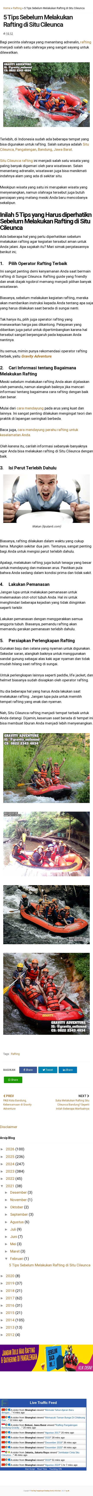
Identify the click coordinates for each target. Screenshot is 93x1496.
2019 (10, 1283)
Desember (19, 1192)
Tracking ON (55, 1469)
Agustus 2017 (52, 1432)
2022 (10, 1178)
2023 (10, 1171)
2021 (10, 1186)
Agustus (17, 1222)
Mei (13, 1244)
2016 (10, 1305)
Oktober (17, 1207)
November (19, 1200)
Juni (14, 1236)
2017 (10, 1298)
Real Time (42, 1469)
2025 (10, 1156)
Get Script (30, 1469)
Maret (15, 1251)
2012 (10, 1335)
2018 (10, 1291)
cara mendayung (30, 408)
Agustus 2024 (52, 1465)
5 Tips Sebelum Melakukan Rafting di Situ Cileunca (49, 1265)
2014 (10, 1320)
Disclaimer (8, 1127)
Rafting (17, 8)
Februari (17, 1258)
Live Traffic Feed (43, 1403)
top (66, 1491)
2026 (10, 1149)
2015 (10, 1313)
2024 (10, 1164)
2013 (10, 1327)
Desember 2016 (53, 1442)
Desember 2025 (53, 1447)
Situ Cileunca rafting (16, 160)
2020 (10, 1276)
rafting (85, 42)
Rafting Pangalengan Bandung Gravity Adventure (46, 1491)
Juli (13, 1229)
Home (6, 8)
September (19, 1214)
